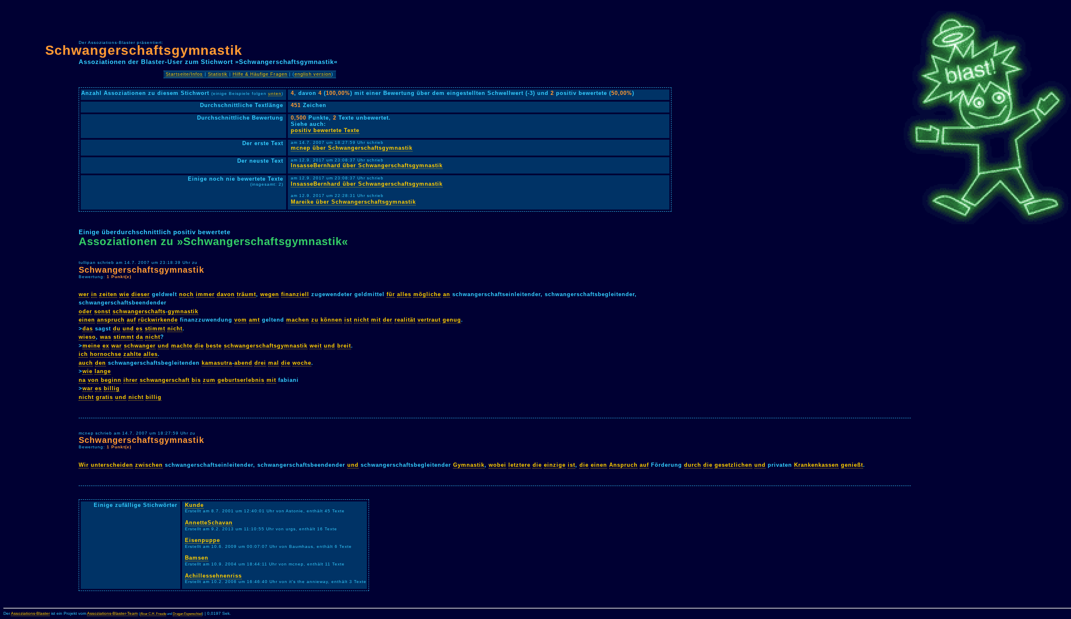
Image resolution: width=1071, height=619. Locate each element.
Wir (84, 465)
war (116, 346)
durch (692, 465)
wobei (497, 465)
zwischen (149, 465)
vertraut (429, 320)
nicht (361, 320)
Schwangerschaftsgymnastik (143, 50)
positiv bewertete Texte (325, 130)
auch (86, 363)
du (116, 328)
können (331, 320)
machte (181, 346)
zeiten (108, 294)
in (94, 294)
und (128, 328)
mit (376, 320)
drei (260, 363)
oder (85, 311)
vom (240, 320)
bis (196, 380)
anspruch (111, 320)
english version (313, 74)
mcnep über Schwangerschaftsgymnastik (352, 148)
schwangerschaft (165, 380)
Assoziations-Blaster (30, 613)
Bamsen (196, 558)
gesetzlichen (733, 465)
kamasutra (217, 363)
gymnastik (183, 311)
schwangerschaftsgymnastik (265, 346)
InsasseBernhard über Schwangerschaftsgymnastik (367, 165)
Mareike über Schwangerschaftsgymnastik (353, 202)
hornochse (105, 354)
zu (314, 320)
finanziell (295, 294)
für (391, 294)
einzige (555, 465)
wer (84, 294)
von (93, 380)
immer (205, 294)
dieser (140, 294)
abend (243, 363)
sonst (102, 311)
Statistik (218, 74)
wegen (269, 294)
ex (105, 346)
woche (301, 363)
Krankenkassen (816, 465)
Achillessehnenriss (213, 576)
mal (273, 363)
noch (186, 294)
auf (131, 320)
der (387, 320)
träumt (246, 294)
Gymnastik (468, 465)
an (446, 294)
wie (124, 294)
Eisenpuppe (202, 540)
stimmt (155, 328)
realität (405, 320)
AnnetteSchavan (209, 522)
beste (214, 346)
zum (209, 380)
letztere (519, 465)
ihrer (130, 380)
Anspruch (623, 465)
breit (344, 346)
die (199, 346)
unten (275, 93)
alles (404, 294)
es (139, 328)
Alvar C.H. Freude (153, 614)
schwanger (140, 346)
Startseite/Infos (184, 74)
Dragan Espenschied (187, 614)
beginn (111, 380)
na (82, 380)
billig (112, 388)
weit (316, 346)
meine (91, 346)
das (87, 328)
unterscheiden (112, 465)
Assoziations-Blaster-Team (112, 613)
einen (87, 320)
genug (452, 320)
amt (254, 320)
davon (226, 294)
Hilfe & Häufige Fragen (260, 74)
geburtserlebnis (241, 380)
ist (348, 320)
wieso (87, 337)
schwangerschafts (139, 311)
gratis (104, 397)
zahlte (132, 354)
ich (83, 354)
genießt (852, 465)
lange (103, 371)
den (100, 363)
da (139, 337)
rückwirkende (158, 320)
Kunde (194, 505)
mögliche (427, 294)
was (105, 337)
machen (297, 320)
